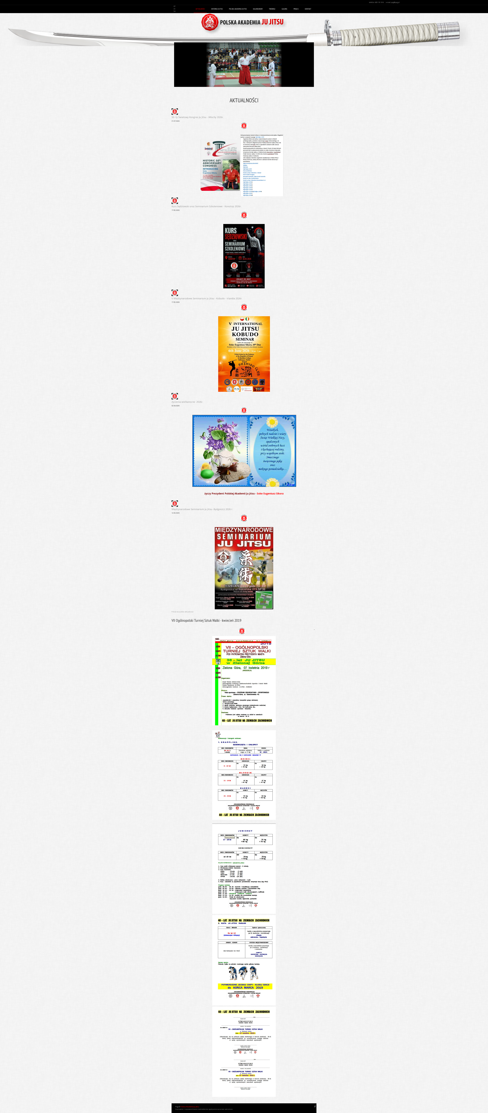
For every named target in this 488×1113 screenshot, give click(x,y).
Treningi (272, 9)
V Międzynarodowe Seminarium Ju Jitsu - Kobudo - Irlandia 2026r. (207, 298)
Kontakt (308, 9)
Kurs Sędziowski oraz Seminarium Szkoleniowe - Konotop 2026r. (206, 206)
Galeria (284, 9)
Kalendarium (258, 9)
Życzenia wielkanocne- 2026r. (187, 401)
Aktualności (200, 9)
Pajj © (177, 1106)
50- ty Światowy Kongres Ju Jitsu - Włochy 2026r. (198, 117)
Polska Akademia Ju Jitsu (238, 9)
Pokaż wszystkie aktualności (182, 612)
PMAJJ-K (296, 9)
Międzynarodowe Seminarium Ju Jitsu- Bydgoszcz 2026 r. (202, 509)
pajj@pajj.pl (395, 2)
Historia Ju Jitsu (217, 9)
